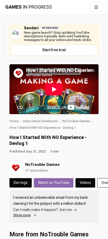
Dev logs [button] (21, 182)
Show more (22, 215)
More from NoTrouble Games (49, 234)
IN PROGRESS (28, 7)
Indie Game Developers (40, 121)
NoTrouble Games (76, 121)
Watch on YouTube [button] (53, 182)
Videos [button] (85, 182)
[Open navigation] (96, 7)
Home (14, 121)
